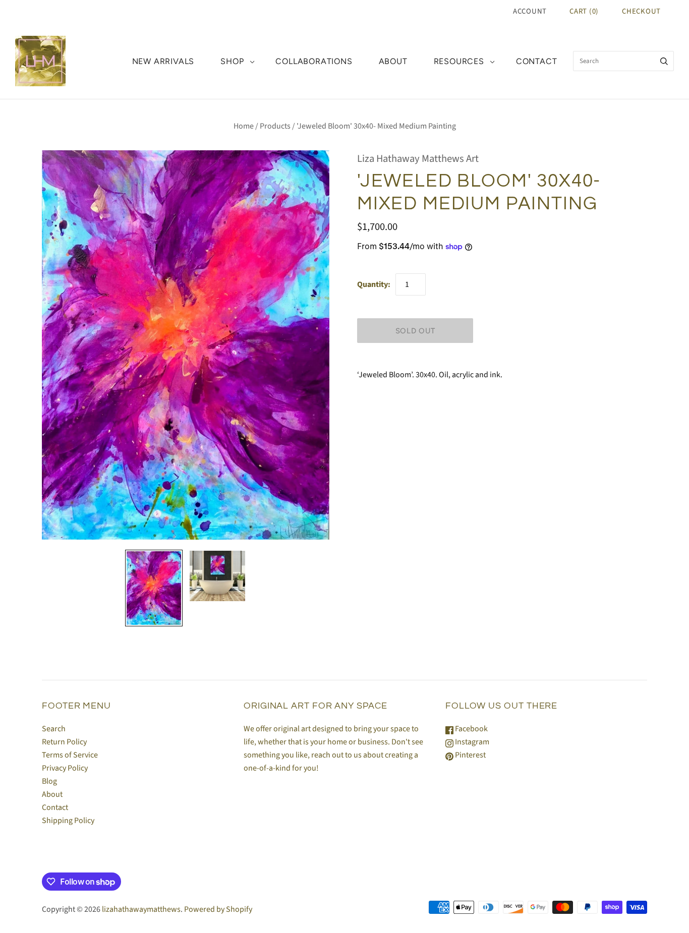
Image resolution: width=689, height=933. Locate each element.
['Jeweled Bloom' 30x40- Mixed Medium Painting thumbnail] (154, 588)
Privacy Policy (65, 768)
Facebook (470, 728)
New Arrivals (163, 61)
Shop (232, 61)
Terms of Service (70, 755)
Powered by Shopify (218, 909)
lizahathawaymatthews (141, 909)
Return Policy (64, 741)
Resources (459, 61)
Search (54, 728)
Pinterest (469, 755)
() (584, 11)
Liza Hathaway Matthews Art (418, 158)
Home (244, 126)
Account (530, 11)
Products (275, 126)
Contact (536, 61)
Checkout (641, 11)
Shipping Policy (68, 820)
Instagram (471, 741)
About (393, 61)
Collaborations (313, 61)
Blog (49, 781)
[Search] (664, 61)
